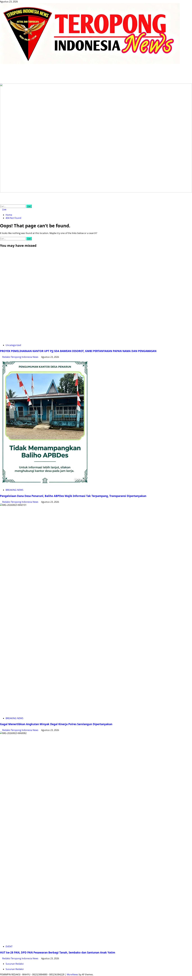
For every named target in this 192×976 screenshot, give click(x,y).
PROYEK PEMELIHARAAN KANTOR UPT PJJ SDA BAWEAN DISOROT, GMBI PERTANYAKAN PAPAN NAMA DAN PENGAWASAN (78, 351)
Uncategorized (13, 345)
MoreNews (72, 974)
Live (4, 209)
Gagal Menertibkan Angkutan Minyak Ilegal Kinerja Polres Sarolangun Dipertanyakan (56, 724)
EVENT (9, 946)
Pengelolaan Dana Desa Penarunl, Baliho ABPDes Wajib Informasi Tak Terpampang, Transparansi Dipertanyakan (73, 496)
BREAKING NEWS (14, 489)
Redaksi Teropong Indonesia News (20, 356)
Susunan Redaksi (15, 963)
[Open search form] (1, 203)
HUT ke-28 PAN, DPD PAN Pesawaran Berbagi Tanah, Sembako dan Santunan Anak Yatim (57, 952)
